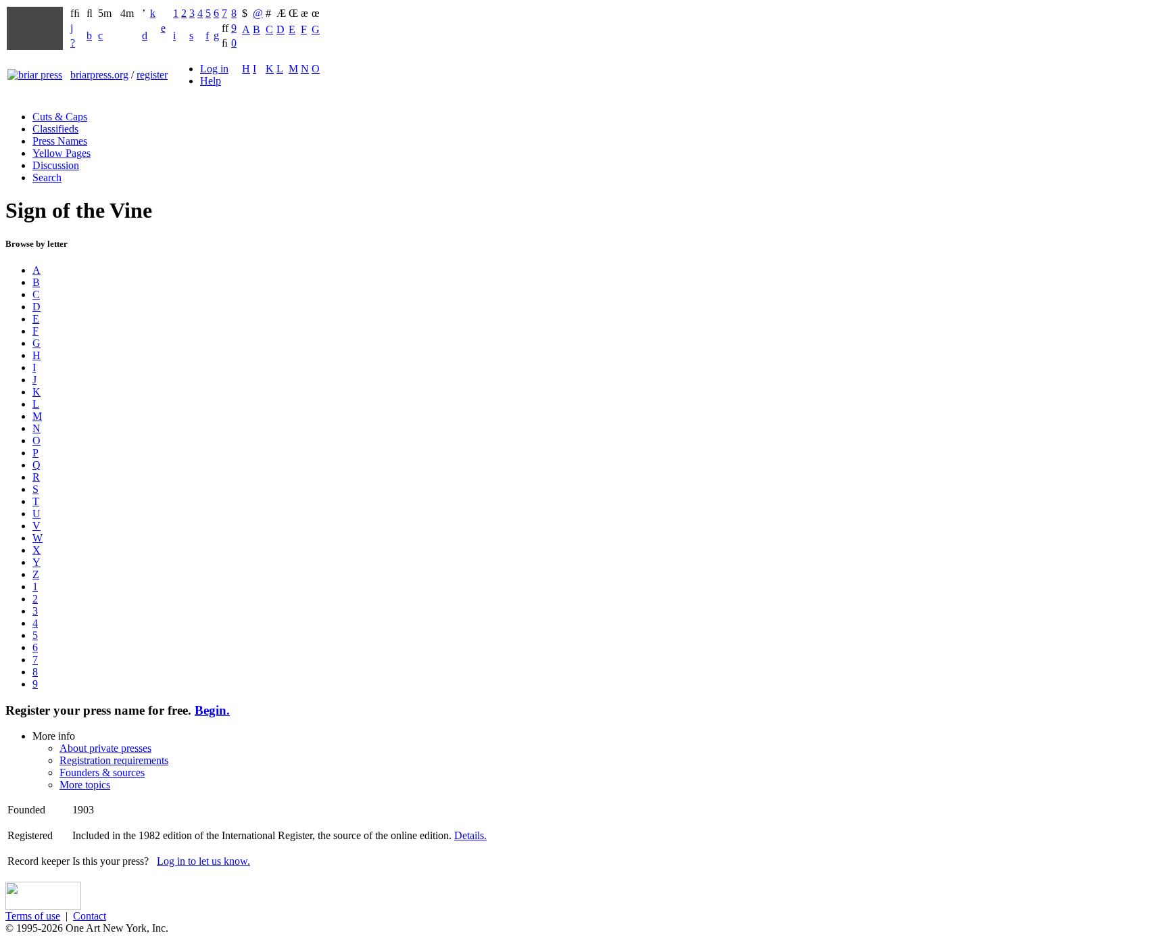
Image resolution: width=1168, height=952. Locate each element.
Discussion (55, 165)
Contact (89, 916)
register (152, 74)
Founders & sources (102, 772)
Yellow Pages (61, 153)
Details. (470, 835)
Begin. (212, 710)
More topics (84, 784)
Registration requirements (113, 760)
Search (47, 177)
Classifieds (55, 129)
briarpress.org (99, 74)
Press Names (59, 141)
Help (210, 81)
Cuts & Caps (59, 116)
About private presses (105, 748)
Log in (214, 68)
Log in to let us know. (203, 861)
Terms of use (32, 916)
